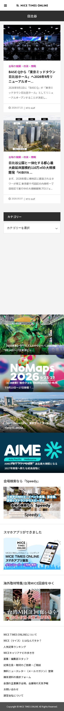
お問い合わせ (11, 689)
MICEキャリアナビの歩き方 (19, 653)
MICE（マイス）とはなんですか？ (23, 640)
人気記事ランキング (15, 647)
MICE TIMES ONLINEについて (20, 634)
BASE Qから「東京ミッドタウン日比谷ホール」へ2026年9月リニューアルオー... (32, 76)
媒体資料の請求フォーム (17, 677)
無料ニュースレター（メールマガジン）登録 (28, 671)
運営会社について (13, 695)
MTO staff (30, 107)
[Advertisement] (32, 270)
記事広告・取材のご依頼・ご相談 (22, 665)
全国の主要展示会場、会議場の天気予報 (26, 683)
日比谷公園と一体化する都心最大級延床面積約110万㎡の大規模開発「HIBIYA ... (32, 167)
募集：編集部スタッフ (16, 659)
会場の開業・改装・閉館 (22, 66)
